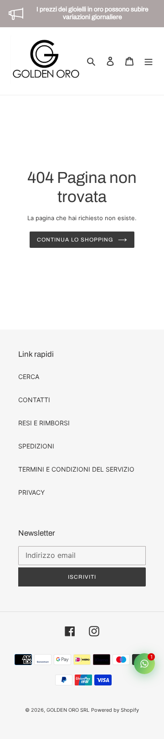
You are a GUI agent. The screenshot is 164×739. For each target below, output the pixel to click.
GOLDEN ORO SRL (67, 710)
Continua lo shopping (75, 239)
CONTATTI (34, 400)
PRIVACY (31, 492)
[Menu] (148, 60)
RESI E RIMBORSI (44, 423)
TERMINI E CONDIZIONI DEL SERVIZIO (76, 469)
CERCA (28, 376)
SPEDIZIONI (36, 446)
